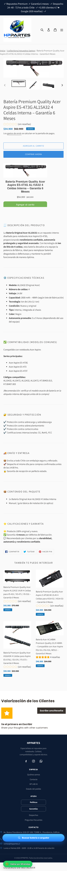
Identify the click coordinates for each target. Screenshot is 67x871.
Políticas (33, 802)
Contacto (33, 779)
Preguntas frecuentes (33, 820)
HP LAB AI (33, 784)
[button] (17, 124)
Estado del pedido (33, 789)
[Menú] (61, 29)
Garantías (33, 808)
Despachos (33, 815)
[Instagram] (33, 761)
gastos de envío (14, 133)
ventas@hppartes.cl (12, 843)
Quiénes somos (33, 774)
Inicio (2, 50)
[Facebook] (26, 761)
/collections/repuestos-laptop (21, 50)
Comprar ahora (33, 154)
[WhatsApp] (41, 761)
